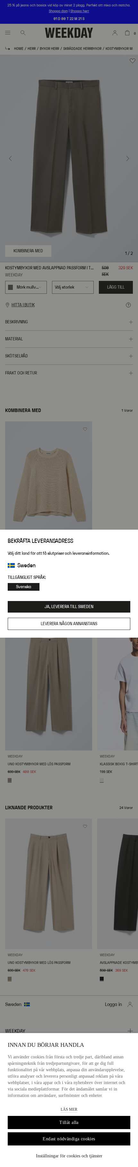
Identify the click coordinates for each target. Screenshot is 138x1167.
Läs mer (69, 1109)
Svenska (23, 587)
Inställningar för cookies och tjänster (69, 1156)
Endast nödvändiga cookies (69, 1138)
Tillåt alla (69, 1122)
